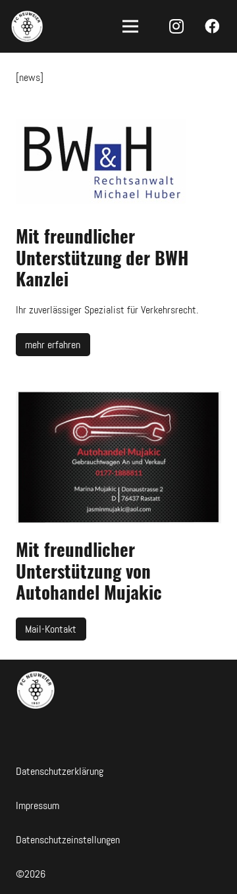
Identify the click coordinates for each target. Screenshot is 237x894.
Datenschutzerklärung (59, 771)
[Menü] (130, 26)
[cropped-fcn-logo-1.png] (27, 26)
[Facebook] (211, 26)
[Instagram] (176, 26)
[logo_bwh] (118, 164)
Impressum (37, 805)
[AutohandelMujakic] (118, 457)
